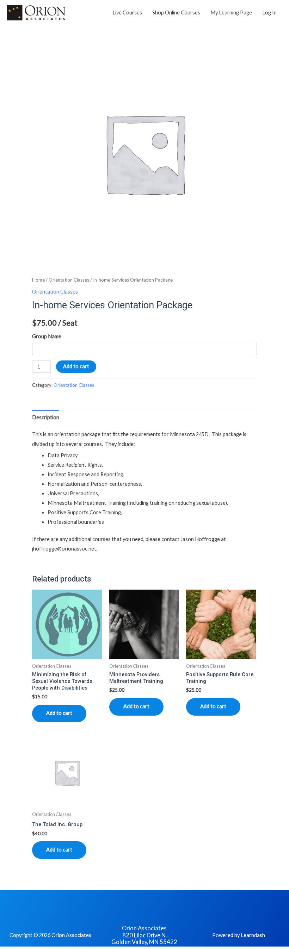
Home (38, 280)
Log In (269, 12)
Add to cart (76, 366)
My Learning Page (231, 12)
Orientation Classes (69, 280)
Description (45, 417)
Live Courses (127, 12)
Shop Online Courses (176, 12)
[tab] (45, 417)
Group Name (46, 336)
